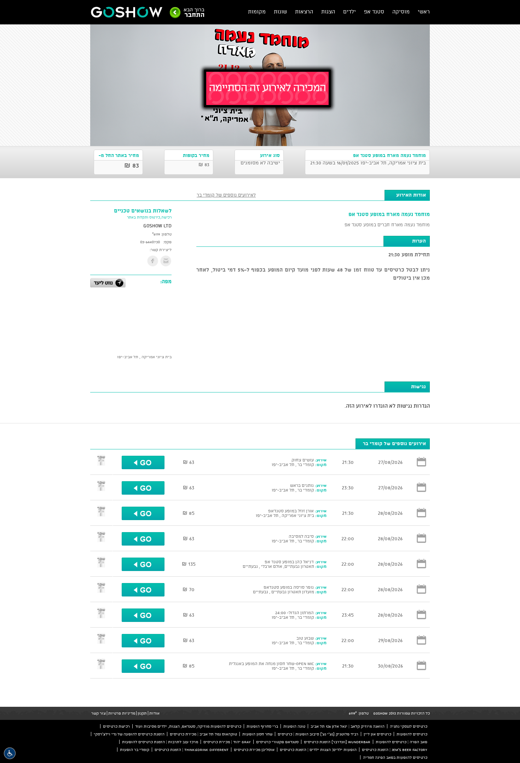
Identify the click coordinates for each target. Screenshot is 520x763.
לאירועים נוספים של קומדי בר (226, 195)
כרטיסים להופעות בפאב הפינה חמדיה (395, 757)
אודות (154, 713)
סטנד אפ (374, 11)
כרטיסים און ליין (377, 734)
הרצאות (304, 11)
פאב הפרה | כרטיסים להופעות (401, 742)
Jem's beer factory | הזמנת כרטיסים (394, 749)
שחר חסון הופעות (257, 734)
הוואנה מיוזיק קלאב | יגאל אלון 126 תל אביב (348, 726)
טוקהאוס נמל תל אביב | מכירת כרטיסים (203, 734)
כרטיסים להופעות (412, 734)
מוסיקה (401, 11)
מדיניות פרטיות (121, 713)
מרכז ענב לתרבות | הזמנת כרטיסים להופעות (160, 742)
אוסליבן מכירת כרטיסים (254, 749)
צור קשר (98, 713)
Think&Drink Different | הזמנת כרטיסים (192, 749)
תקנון (142, 713)
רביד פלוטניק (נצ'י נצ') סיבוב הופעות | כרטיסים (318, 734)
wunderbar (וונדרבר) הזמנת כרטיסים (337, 742)
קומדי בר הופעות (134, 749)
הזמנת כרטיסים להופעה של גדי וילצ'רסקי (129, 734)
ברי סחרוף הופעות (262, 726)
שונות (280, 11)
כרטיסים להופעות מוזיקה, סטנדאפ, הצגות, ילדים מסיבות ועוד (188, 726)
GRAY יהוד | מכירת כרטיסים (227, 742)
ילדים (349, 11)
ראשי (424, 11)
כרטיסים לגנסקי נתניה (408, 726)
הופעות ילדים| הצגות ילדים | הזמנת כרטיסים (318, 749)
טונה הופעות (294, 726)
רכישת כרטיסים (116, 726)
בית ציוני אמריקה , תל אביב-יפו (144, 356)
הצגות (328, 11)
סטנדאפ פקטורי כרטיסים (277, 742)
